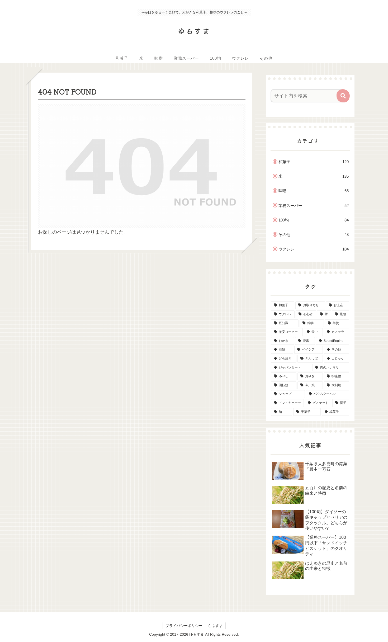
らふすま (215, 626)
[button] (343, 95)
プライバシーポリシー (183, 626)
